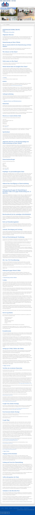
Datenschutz (16, 514)
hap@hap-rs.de (6, 126)
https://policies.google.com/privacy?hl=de (16, 409)
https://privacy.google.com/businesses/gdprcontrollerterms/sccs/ (10, 440)
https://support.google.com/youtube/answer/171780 (25, 383)
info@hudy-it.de (7, 169)
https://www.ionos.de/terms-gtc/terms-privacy (16, 85)
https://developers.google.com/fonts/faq (21, 408)
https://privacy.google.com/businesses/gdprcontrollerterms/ (11, 439)
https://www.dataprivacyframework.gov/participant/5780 (9, 401)
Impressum (19, 514)
